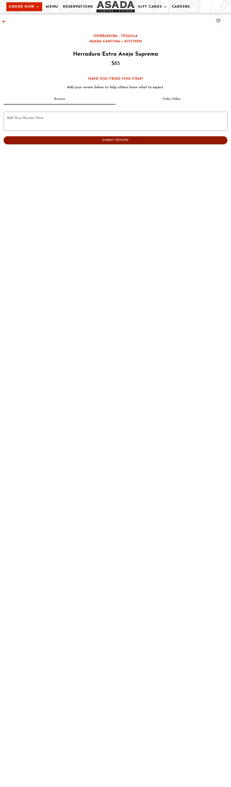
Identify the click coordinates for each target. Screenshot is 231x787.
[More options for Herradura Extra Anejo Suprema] (218, 20)
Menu (52, 7)
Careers (181, 7)
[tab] (60, 99)
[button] (24, 6)
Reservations (78, 7)
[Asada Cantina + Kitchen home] (115, 6)
